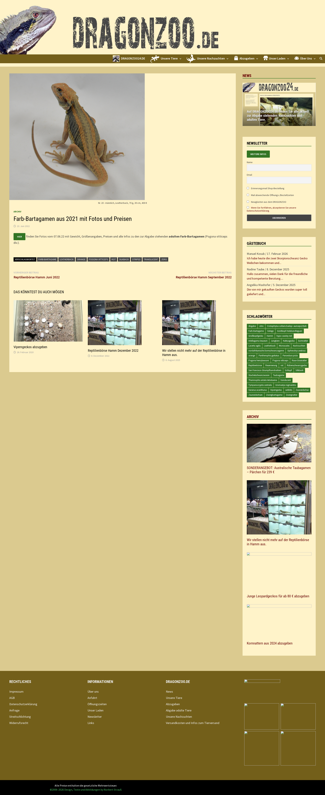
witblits (288, 390)
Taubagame (278, 375)
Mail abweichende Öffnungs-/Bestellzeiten (272, 195)
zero (164, 259)
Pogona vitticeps (98, 259)
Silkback (124, 259)
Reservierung (271, 365)
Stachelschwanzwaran (258, 375)
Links (91, 723)
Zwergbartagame (274, 394)
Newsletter (95, 717)
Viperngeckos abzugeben (30, 347)
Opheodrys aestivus (296, 350)
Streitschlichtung (20, 717)
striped (136, 259)
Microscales (284, 345)
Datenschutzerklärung (23, 704)
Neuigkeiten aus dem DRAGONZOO (268, 201)
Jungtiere (275, 340)
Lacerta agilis (254, 345)
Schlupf (288, 370)
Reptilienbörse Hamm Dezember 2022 (113, 351)
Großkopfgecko (255, 335)
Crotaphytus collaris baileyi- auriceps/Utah (287, 326)
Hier (19, 236)
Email (249, 174)
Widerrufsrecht (18, 723)
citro (261, 326)
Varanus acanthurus (257, 390)
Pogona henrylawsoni (258, 360)
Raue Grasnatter (299, 360)
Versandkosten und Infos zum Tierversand (192, 723)
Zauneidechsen (255, 394)
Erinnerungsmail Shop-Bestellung (267, 188)
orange (81, 259)
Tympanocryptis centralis (260, 385)
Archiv (17, 211)
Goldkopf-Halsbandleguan (289, 331)
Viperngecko (276, 390)
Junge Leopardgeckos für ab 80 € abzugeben (278, 596)
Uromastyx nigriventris (285, 385)
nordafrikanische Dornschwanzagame (266, 350)
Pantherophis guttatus (269, 355)
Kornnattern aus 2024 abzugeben (269, 643)
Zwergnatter (291, 394)
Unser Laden (95, 710)
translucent (151, 259)
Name (250, 162)
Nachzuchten (299, 345)
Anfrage (14, 710)
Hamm (270, 335)
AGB (12, 698)
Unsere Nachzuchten (179, 717)
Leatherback (67, 259)
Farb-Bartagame (47, 259)
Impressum (16, 691)
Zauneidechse (302, 390)
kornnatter (303, 340)
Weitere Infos (258, 154)
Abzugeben (173, 704)
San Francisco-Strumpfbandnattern (264, 370)
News (169, 691)
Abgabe (252, 326)
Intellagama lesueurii (257, 340)
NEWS (247, 76)
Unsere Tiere (174, 698)
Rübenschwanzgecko (297, 365)
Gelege (270, 331)
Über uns (93, 691)
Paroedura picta (290, 355)
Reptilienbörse (255, 365)
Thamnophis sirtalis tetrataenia (262, 380)
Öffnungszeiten (97, 704)
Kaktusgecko (289, 340)
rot (114, 259)
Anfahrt (92, 698)
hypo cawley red (284, 335)
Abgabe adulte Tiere (178, 710)
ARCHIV (253, 417)
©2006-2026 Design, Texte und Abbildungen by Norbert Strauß (86, 789)
